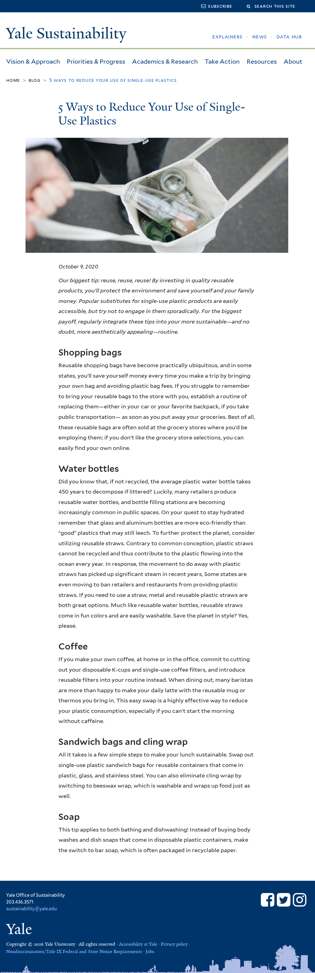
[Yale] (20, 930)
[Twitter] (283, 899)
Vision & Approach (33, 61)
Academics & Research (165, 61)
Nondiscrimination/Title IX (34, 951)
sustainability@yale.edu (31, 908)
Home (13, 80)
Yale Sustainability (66, 33)
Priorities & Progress (96, 61)
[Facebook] (267, 899)
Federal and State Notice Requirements (102, 951)
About (293, 61)
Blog (35, 80)
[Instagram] (299, 899)
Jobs (150, 951)
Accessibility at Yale (138, 944)
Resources (262, 61)
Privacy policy (174, 944)
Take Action (222, 61)
